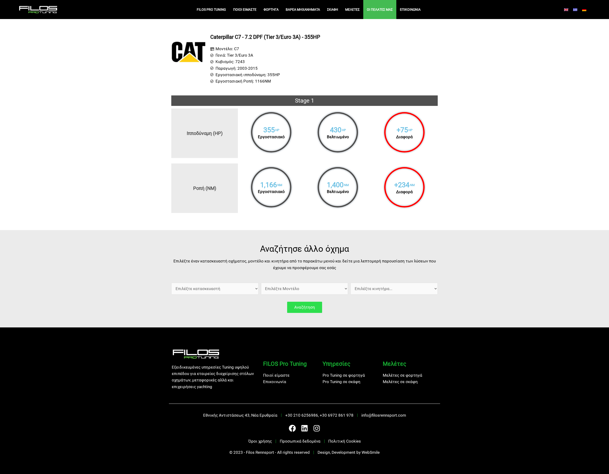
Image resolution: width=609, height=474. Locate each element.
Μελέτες (352, 9)
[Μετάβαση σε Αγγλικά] (566, 9)
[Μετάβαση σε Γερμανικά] (584, 9)
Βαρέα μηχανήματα (303, 9)
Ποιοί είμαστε (244, 9)
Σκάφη (332, 9)
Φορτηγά (271, 9)
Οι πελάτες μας (380, 9)
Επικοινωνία (410, 9)
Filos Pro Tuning (211, 9)
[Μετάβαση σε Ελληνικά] (575, 9)
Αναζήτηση (304, 307)
